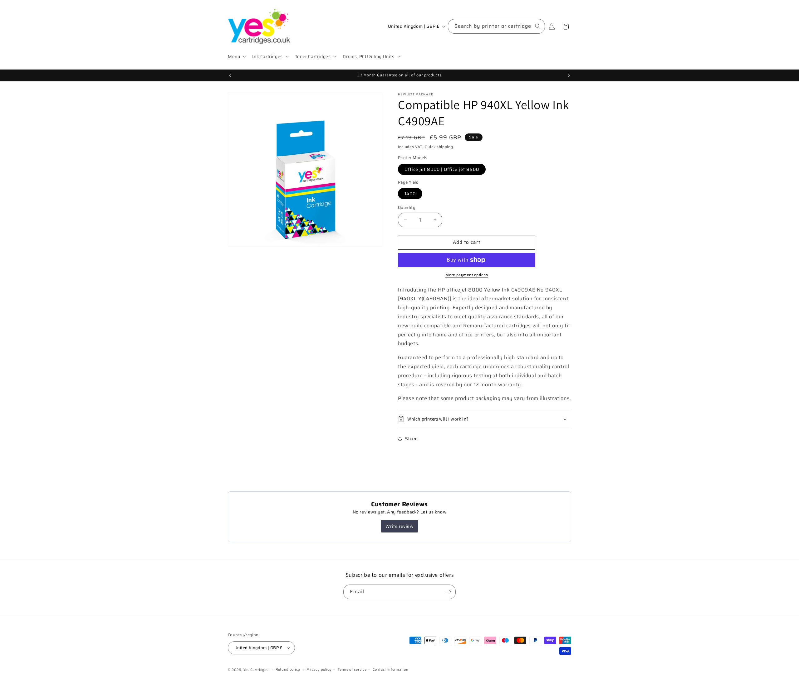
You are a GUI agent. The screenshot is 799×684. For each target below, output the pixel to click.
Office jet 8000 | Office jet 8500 (441, 169)
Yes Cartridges (255, 669)
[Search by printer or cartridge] (538, 26)
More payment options (466, 275)
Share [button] (411, 438)
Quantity (406, 208)
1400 (410, 193)
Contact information (390, 669)
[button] (236, 56)
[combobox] (496, 26)
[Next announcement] (569, 75)
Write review (399, 526)
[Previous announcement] (230, 75)
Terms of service (352, 669)
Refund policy (288, 669)
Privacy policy (319, 669)
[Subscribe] (448, 592)
